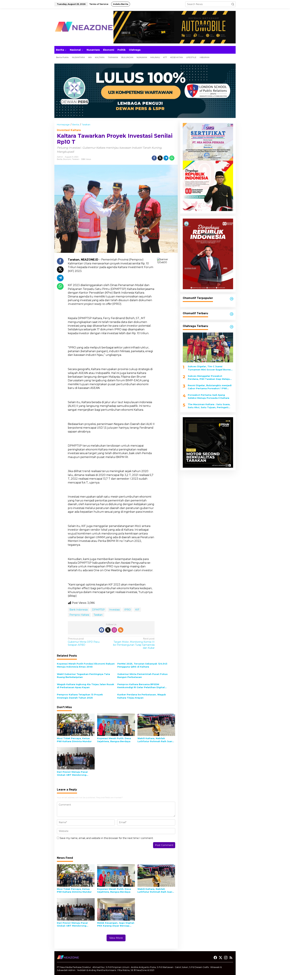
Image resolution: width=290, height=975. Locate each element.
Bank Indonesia (78, 609)
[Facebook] (101, 630)
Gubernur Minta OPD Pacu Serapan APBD (84, 641)
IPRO (127, 609)
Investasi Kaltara (69, 130)
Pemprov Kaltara (79, 614)
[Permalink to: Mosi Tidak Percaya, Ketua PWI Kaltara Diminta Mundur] (76, 724)
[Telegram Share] (165, 158)
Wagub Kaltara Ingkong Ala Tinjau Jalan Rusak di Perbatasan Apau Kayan (85, 686)
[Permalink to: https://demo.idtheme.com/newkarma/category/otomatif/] (232, 299)
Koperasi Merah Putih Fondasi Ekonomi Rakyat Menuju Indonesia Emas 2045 (86, 665)
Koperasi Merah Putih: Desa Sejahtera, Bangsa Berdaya (114, 740)
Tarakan (75, 159)
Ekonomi (67, 159)
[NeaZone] (83, 27)
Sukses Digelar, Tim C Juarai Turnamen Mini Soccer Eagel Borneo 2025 (210, 368)
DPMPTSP (98, 609)
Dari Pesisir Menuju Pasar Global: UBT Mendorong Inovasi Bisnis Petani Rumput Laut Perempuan (75, 773)
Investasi (114, 609)
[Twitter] (108, 630)
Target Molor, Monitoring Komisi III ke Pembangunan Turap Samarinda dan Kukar (134, 643)
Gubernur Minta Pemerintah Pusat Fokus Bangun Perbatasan (142, 675)
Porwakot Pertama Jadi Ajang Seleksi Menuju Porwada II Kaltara (208, 396)
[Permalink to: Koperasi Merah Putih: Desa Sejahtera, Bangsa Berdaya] (116, 724)
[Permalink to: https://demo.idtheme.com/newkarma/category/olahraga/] (232, 327)
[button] (233, 4)
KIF (137, 609)
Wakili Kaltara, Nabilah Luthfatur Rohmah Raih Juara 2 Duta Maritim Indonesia (155, 740)
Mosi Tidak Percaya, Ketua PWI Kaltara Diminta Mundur (74, 740)
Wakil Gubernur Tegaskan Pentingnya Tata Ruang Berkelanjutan (83, 675)
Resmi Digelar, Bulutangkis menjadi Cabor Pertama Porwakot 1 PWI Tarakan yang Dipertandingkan (210, 387)
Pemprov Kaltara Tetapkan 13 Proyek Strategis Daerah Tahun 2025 (80, 696)
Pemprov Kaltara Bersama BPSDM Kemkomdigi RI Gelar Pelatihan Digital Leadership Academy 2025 (141, 686)
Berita (59, 159)
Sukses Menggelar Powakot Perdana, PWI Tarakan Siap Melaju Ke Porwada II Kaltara (209, 377)
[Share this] (154, 158)
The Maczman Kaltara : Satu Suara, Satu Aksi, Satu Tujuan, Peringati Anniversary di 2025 (209, 406)
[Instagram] (114, 630)
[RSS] (120, 630)
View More (116, 937)
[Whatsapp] (171, 158)
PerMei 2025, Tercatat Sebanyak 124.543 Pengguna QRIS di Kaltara (142, 665)
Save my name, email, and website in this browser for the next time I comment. (106, 838)
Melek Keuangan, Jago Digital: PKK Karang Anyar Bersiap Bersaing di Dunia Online (115, 924)
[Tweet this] (160, 158)
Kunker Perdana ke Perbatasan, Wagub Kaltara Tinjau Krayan (141, 696)
